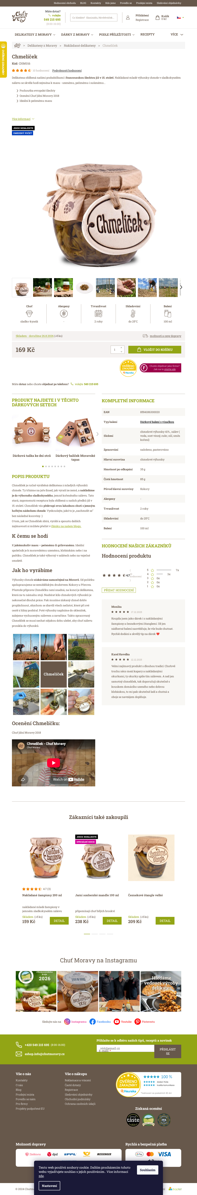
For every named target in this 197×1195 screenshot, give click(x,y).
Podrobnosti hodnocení (67, 70)
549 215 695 (52, 19)
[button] (97, 434)
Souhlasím (147, 1170)
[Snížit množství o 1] (121, 351)
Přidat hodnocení (119, 590)
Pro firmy (22, 1104)
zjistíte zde (170, 369)
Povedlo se (126, 2)
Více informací (21, 119)
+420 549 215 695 (37, 1045)
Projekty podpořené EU (30, 1108)
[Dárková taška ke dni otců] (32, 431)
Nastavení (49, 1186)
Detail (59, 921)
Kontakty (96, 2)
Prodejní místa (144, 2)
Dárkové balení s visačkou (157, 422)
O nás (19, 1085)
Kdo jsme (110, 2)
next (182, 882)
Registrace (142, 20)
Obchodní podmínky (77, 1099)
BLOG (83, 2)
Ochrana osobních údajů (80, 1104)
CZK (180, 17)
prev (15, 882)
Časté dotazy (73, 1085)
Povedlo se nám (26, 1099)
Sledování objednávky (169, 2)
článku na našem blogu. (66, 526)
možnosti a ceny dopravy (165, 336)
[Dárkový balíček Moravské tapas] (75, 431)
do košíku (158, 350)
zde (41, 1176)
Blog (18, 1089)
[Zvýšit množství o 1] (121, 348)
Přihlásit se (168, 1051)
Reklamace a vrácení (78, 1080)
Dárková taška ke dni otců (32, 456)
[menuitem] (35, 34)
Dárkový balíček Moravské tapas (75, 457)
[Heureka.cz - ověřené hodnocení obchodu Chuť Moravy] (148, 1084)
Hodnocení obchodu (65, 2)
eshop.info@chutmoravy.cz (45, 1054)
